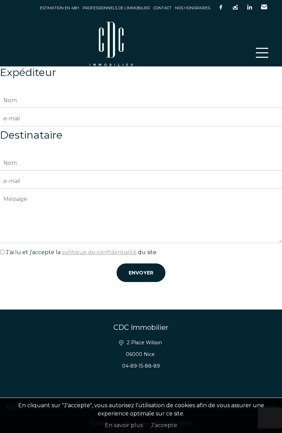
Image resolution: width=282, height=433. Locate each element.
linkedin (249, 7)
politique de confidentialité (99, 252)
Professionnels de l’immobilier (116, 8)
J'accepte (164, 425)
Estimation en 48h (59, 8)
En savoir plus (124, 425)
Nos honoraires (192, 8)
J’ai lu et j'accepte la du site (81, 252)
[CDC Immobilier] (141, 41)
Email (264, 7)
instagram (235, 7)
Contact (162, 8)
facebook (220, 7)
